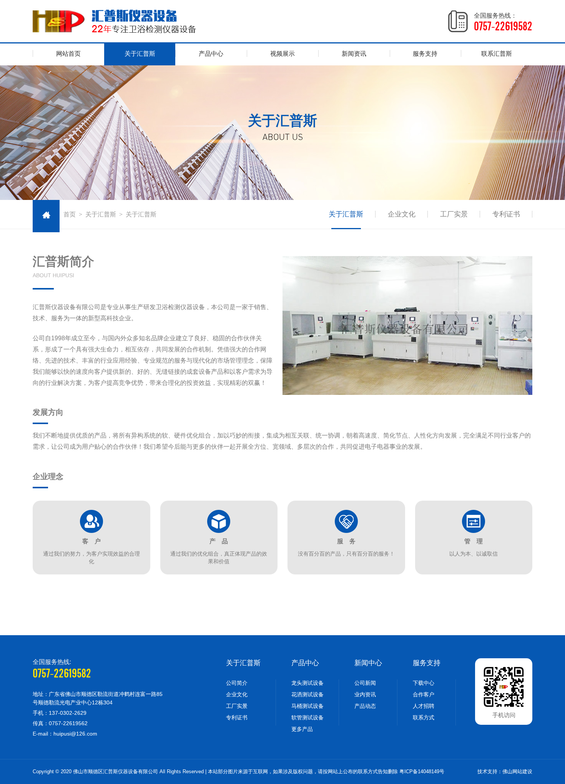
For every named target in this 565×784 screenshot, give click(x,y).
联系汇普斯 (496, 53)
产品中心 (211, 53)
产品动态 (365, 706)
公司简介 (237, 683)
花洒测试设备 (307, 694)
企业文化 (401, 214)
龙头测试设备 (307, 683)
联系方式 (423, 717)
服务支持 (425, 53)
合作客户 (423, 694)
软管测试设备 (307, 717)
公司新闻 (365, 683)
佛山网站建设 (517, 771)
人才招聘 (423, 706)
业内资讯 (365, 694)
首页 (69, 214)
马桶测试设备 (307, 706)
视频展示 (282, 53)
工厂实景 (454, 214)
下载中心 (423, 683)
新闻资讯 (354, 53)
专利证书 (506, 214)
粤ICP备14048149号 (421, 771)
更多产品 (302, 729)
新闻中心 (368, 663)
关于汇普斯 (140, 53)
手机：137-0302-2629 (59, 713)
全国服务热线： (503, 22)
